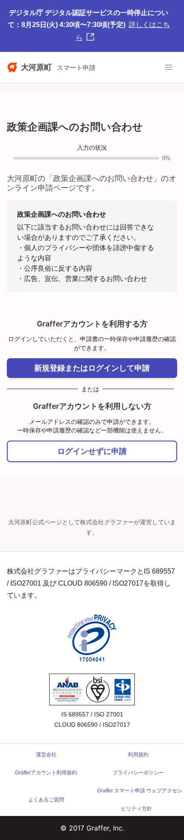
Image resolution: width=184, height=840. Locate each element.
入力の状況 (92, 148)
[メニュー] (168, 67)
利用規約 (138, 755)
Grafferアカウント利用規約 (46, 773)
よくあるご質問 (46, 800)
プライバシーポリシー (138, 773)
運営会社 (46, 755)
